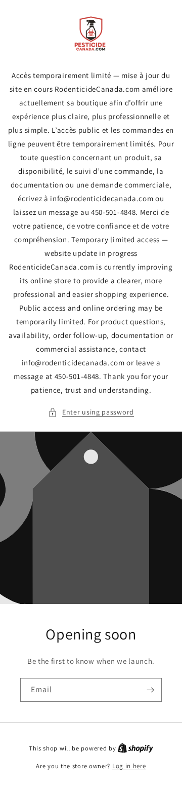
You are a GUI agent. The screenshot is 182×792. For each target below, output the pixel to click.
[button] (91, 412)
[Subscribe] (150, 690)
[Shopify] (135, 748)
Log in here (129, 766)
